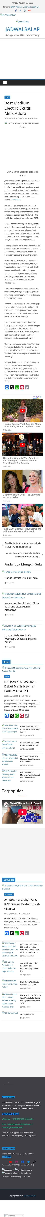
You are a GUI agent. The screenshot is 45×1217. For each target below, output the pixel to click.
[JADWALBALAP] (8, 15)
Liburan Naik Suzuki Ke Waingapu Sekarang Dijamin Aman (20, 639)
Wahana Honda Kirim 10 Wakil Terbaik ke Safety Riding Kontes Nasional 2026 (30, 999)
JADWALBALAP (23, 29)
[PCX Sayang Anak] (10, 1016)
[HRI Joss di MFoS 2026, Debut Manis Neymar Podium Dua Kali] (22, 669)
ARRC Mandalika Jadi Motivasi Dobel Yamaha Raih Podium (30, 759)
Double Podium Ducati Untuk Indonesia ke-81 (29, 744)
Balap (7, 676)
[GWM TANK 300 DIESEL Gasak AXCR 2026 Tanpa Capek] (10, 731)
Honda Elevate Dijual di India (21, 578)
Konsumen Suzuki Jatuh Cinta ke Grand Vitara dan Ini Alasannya (21, 607)
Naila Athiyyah (26, 696)
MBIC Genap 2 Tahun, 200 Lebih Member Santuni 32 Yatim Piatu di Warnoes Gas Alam (29, 948)
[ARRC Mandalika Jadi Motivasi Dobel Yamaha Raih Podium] (10, 760)
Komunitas (9, 894)
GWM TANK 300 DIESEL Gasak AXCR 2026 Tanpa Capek (30, 729)
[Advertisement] (22, 851)
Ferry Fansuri (22, 119)
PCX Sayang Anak (27, 1014)
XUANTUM (26, 1176)
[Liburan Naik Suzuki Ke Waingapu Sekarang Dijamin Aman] (22, 625)
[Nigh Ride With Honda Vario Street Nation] (10, 985)
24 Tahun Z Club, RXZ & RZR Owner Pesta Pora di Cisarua (22, 904)
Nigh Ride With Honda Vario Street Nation (29, 983)
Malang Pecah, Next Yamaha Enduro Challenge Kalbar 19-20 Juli (23, 555)
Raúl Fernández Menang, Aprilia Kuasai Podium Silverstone (30, 775)
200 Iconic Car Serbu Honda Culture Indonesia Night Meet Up (29, 967)
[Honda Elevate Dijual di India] (16, 572)
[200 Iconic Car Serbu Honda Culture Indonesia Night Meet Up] (10, 969)
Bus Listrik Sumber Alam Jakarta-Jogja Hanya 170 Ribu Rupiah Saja (23, 545)
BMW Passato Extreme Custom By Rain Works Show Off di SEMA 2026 (25, 8)
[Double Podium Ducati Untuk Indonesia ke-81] (10, 746)
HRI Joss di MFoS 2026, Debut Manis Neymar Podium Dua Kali (20, 686)
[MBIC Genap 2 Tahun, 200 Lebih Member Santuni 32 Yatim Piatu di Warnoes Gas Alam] (10, 950)
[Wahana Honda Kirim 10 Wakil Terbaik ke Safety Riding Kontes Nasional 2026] (10, 1001)
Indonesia (16, 199)
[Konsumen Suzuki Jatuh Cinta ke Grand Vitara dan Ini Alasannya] (22, 593)
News (7, 97)
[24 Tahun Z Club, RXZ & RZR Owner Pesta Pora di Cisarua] (22, 887)
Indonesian (12, 1215)
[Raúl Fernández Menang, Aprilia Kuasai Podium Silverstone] (10, 776)
